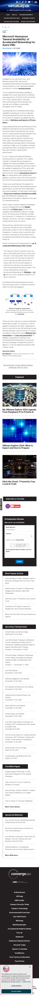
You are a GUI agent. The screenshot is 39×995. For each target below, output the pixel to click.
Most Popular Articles (14, 573)
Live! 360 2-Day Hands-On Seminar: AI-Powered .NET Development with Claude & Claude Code (20, 724)
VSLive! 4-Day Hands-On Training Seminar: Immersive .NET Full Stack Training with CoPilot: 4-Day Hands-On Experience (20, 737)
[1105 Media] (19, 882)
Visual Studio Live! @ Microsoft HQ (18, 756)
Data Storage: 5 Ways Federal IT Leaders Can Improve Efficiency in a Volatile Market (20, 792)
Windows (27, 272)
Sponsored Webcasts (14, 815)
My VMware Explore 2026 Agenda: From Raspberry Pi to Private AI (19, 410)
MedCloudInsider (19, 925)
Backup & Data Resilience (28, 21)
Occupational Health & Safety (19, 929)
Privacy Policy (20, 540)
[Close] (30, 967)
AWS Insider (19, 900)
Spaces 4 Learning (19, 949)
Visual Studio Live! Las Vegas (15, 748)
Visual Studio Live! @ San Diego (16, 632)
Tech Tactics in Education (19, 957)
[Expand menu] (36, 2)
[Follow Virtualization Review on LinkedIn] (17, 2)
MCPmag (19, 921)
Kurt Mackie (8, 48)
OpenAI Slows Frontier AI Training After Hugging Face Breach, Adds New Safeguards (19, 591)
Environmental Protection (19, 913)
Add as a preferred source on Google (20, 10)
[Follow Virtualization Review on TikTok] (23, 2)
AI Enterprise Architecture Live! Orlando (19, 687)
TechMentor (19, 953)
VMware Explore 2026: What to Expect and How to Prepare (17, 446)
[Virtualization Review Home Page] (19, 7)
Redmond (19, 937)
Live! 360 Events (19, 917)
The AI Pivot (19, 961)
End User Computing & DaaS (12, 18)
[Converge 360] (19, 874)
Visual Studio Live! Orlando (14, 714)
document (21, 314)
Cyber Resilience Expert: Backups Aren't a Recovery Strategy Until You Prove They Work (20, 580)
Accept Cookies (16, 991)
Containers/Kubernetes (26, 14)
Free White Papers (12, 766)
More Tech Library (12, 807)
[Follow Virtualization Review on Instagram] (26, 2)
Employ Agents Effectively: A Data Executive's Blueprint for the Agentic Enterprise (18, 774)
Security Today (20, 945)
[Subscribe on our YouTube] (11, 508)
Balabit (27, 207)
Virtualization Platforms (11, 21)
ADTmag (19, 896)
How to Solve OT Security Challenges (19, 801)
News (4, 32)
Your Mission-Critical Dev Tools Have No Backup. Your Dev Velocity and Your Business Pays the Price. (20, 838)
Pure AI (19, 933)
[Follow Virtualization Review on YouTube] (29, 2)
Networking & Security (28, 18)
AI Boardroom (19, 892)
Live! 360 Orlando (11, 670)
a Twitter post (16, 209)
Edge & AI (14, 14)
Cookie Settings (16, 985)
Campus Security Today (19, 904)
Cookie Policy (26, 982)
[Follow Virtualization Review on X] (20, 2)
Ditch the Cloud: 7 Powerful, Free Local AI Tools (18, 482)
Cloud (8, 14)
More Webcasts (11, 855)
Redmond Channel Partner (19, 941)
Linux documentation (23, 335)
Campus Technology (19, 908)
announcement (24, 88)
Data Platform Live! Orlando (15, 706)
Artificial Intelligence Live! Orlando (17, 679)
